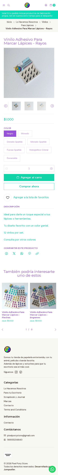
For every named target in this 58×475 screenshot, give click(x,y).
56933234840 (14, 439)
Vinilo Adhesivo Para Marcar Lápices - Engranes (41, 315)
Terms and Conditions (15, 409)
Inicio (9, 22)
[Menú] (4, 5)
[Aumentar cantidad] (51, 168)
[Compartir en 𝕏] (14, 254)
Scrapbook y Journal (14, 397)
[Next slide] (52, 106)
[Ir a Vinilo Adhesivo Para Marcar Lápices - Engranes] (43, 296)
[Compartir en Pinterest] (29, 254)
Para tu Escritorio (13, 392)
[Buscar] (9, 5)
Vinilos (45, 22)
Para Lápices (27, 25)
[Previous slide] (6, 106)
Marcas (7, 401)
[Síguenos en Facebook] (20, 372)
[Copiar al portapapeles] (37, 254)
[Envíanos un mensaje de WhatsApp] (52, 469)
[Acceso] (46, 5)
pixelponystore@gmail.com (21, 435)
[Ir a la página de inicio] (27, 5)
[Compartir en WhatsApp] (21, 254)
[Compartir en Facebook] (6, 254)
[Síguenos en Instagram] (16, 372)
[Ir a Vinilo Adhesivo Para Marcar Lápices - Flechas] (15, 296)
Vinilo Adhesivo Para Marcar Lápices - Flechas (13, 315)
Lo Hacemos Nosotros (27, 22)
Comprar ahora (29, 186)
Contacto (9, 405)
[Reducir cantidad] (6, 168)
